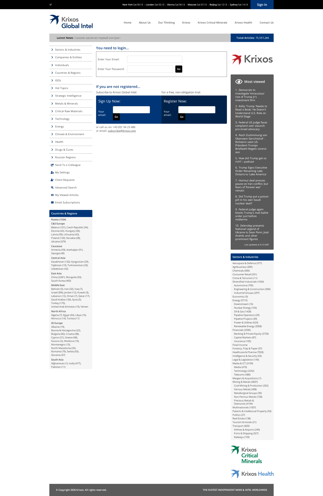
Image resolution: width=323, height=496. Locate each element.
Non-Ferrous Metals (245, 396)
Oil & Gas (239, 311)
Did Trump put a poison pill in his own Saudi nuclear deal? (252, 200)
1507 (252, 407)
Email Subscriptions (67, 202)
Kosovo (55, 341)
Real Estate (239, 418)
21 (61, 337)
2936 (247, 330)
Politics (236, 415)
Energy (59, 126)
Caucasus (56, 246)
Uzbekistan (57, 268)
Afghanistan (57, 363)
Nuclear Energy (242, 307)
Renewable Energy (244, 326)
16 (251, 304)
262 (266, 385)
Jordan (68, 292)
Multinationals (241, 407)
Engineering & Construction (249, 289)
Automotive (240, 285)
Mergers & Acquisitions (245, 378)
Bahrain (55, 289)
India (72, 363)
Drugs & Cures (64, 149)
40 (62, 253)
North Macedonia (61, 348)
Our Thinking (166, 22)
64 (72, 315)
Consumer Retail (242, 274)
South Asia (57, 359)
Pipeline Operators (244, 315)
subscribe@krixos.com (122, 130)
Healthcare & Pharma (244, 352)
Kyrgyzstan (77, 261)
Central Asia (58, 258)
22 (78, 330)
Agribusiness (240, 267)
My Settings (62, 172)
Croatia (70, 334)
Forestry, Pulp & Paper (245, 348)
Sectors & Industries (67, 49)
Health (59, 142)
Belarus (55, 227)
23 (85, 265)
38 (76, 334)
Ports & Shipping (243, 433)
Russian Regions (65, 157)
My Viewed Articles (67, 195)
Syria (75, 299)
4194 (249, 403)
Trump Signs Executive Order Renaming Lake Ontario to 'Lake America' (251, 171)
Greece (69, 337)
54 (85, 227)
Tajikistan (56, 265)
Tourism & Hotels (242, 422)
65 (259, 356)
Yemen (84, 306)
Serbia (70, 351)
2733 (265, 333)
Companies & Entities (68, 57)
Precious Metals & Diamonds (244, 402)
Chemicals (238, 270)
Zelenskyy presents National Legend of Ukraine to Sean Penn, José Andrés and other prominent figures (252, 232)
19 (64, 265)
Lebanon (56, 296)
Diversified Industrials (245, 281)
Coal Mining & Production (248, 385)
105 (248, 341)
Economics (238, 296)
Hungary (70, 231)
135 (68, 299)
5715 (244, 300)
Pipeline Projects (243, 318)
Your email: (102, 113)
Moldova (69, 341)
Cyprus (55, 337)
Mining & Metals (241, 381)
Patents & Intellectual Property (250, 411)
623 (255, 322)
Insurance (239, 341)
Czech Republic (75, 227)
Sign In (262, 4)
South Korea (58, 280)
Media (237, 367)
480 (248, 374)
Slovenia (56, 355)
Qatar (81, 296)
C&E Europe (58, 223)
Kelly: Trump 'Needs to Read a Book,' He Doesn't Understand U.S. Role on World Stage (251, 111)
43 (63, 249)
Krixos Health (243, 22)
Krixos (186, 22)
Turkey (55, 303)
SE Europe (57, 323)
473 (244, 367)
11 (77, 318)
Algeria (55, 315)
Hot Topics (61, 88)
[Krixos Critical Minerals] (246, 462)
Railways (239, 437)
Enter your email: (108, 59)
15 (84, 315)
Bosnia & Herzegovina (63, 330)
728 (260, 396)
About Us (145, 22)
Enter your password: (111, 69)
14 (63, 318)
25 (73, 348)
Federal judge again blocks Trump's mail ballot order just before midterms (251, 214)
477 (78, 363)
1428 (247, 311)
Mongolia (71, 277)
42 (62, 231)
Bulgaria (55, 334)
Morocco (56, 318)
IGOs (58, 80)
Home (127, 22)
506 (247, 270)
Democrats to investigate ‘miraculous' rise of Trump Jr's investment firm (250, 95)
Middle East (58, 285)
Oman (70, 296)
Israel (54, 292)
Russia (55, 219)
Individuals (62, 65)
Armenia (56, 249)
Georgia (55, 253)
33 (77, 231)
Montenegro (58, 344)
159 (247, 437)
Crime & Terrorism (243, 278)
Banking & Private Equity (247, 333)
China (54, 277)
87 (254, 337)
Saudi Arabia (58, 299)
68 (75, 337)
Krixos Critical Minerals (212, 22)
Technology (62, 119)
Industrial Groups (243, 292)
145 (256, 359)
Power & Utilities (243, 322)
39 (60, 234)
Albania (55, 326)
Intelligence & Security (245, 356)
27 (243, 415)
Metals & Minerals (66, 103)
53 (79, 277)
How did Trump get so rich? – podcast (250, 159)
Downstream (241, 304)
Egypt (66, 315)
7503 (260, 352)
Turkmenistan (75, 265)
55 (76, 351)
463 (68, 280)
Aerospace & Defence (244, 263)
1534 (62, 219)
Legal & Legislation (243, 359)
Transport (238, 426)
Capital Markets (242, 337)
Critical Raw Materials (68, 111)
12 (74, 292)
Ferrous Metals (242, 389)
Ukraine (55, 241)
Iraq (77, 289)
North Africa (58, 311)
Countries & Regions (68, 72)
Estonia (55, 231)
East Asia (56, 273)
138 (248, 418)
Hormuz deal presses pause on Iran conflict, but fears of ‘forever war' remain (251, 185)
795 (251, 285)
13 (68, 344)
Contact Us (267, 22)
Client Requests (65, 180)
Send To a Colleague (68, 165)
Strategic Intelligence (68, 95)
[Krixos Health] (252, 477)
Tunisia (71, 318)
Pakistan (56, 367)
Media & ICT (239, 363)
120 (62, 238)
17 (87, 296)
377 (259, 263)
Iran (66, 289)
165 (254, 307)
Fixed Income (240, 345)
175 (62, 303)
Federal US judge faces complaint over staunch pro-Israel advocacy (251, 126)
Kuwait (81, 292)
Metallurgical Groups (245, 393)
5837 (254, 381)
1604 (260, 281)
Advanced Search (66, 187)
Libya (78, 315)
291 (254, 274)
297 (257, 292)
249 (257, 429)
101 (63, 227)
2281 (61, 277)
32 (71, 289)
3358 (258, 326)
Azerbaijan (72, 249)
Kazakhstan (57, 261)
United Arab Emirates (63, 306)
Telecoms (239, 374)
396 (60, 292)
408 (254, 389)
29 (86, 261)
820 (247, 426)
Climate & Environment (69, 134)
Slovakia (70, 238)
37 (63, 355)
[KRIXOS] (252, 66)
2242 (250, 370)
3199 (249, 363)
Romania (56, 351)
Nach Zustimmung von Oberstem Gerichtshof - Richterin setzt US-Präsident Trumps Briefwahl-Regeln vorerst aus (251, 143)
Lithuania (69, 234)
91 (80, 249)
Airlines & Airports (244, 429)
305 (250, 267)
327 (256, 433)
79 (63, 351)
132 (67, 261)
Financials (238, 330)
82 (62, 334)
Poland (55, 238)
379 (63, 241)
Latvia (54, 234)
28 (78, 238)
